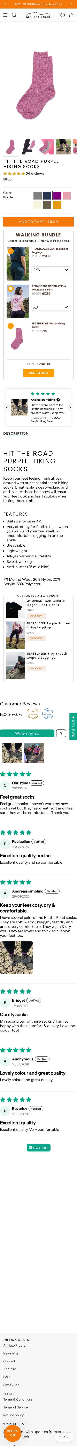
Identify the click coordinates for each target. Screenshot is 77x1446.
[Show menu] (5, 15)
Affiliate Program (16, 1345)
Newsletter (11, 1353)
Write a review (27, 733)
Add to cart (38, 373)
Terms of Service (15, 1407)
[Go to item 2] (34, 753)
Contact (9, 1361)
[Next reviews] (70, 407)
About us (9, 1369)
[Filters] (61, 733)
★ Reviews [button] (73, 726)
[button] (14, 174)
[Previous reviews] (6, 407)
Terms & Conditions (17, 1399)
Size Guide (11, 1385)
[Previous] (5, 4)
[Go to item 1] (12, 753)
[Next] (72, 4)
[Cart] (71, 15)
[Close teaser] (23, 1424)
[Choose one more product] (11, 251)
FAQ (6, 1377)
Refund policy (13, 1415)
